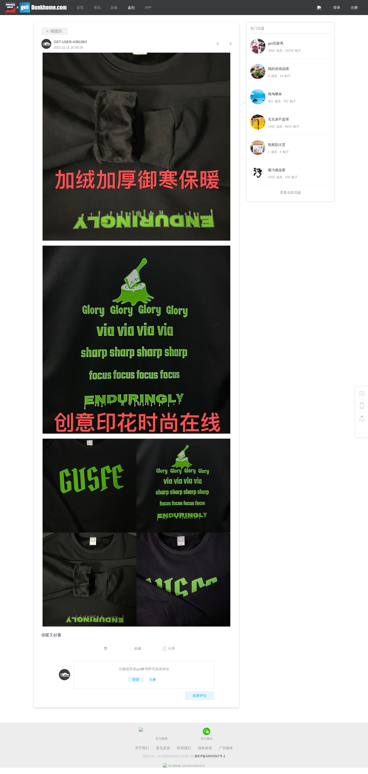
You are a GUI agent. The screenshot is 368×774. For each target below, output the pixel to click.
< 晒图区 (54, 31)
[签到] (361, 393)
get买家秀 (275, 43)
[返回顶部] (361, 418)
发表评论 (200, 696)
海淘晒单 (275, 94)
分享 (171, 648)
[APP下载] (361, 406)
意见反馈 (163, 748)
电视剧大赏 (276, 145)
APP (148, 8)
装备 (114, 8)
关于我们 (142, 748)
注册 (354, 8)
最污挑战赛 (276, 170)
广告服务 (226, 748)
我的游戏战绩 (278, 69)
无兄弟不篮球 (278, 119)
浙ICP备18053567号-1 (210, 756)
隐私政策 (205, 748)
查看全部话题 (290, 192)
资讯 (97, 8)
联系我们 (184, 748)
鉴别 (131, 8)
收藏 (137, 648)
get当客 (36, 7)
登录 (336, 8)
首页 (80, 8)
